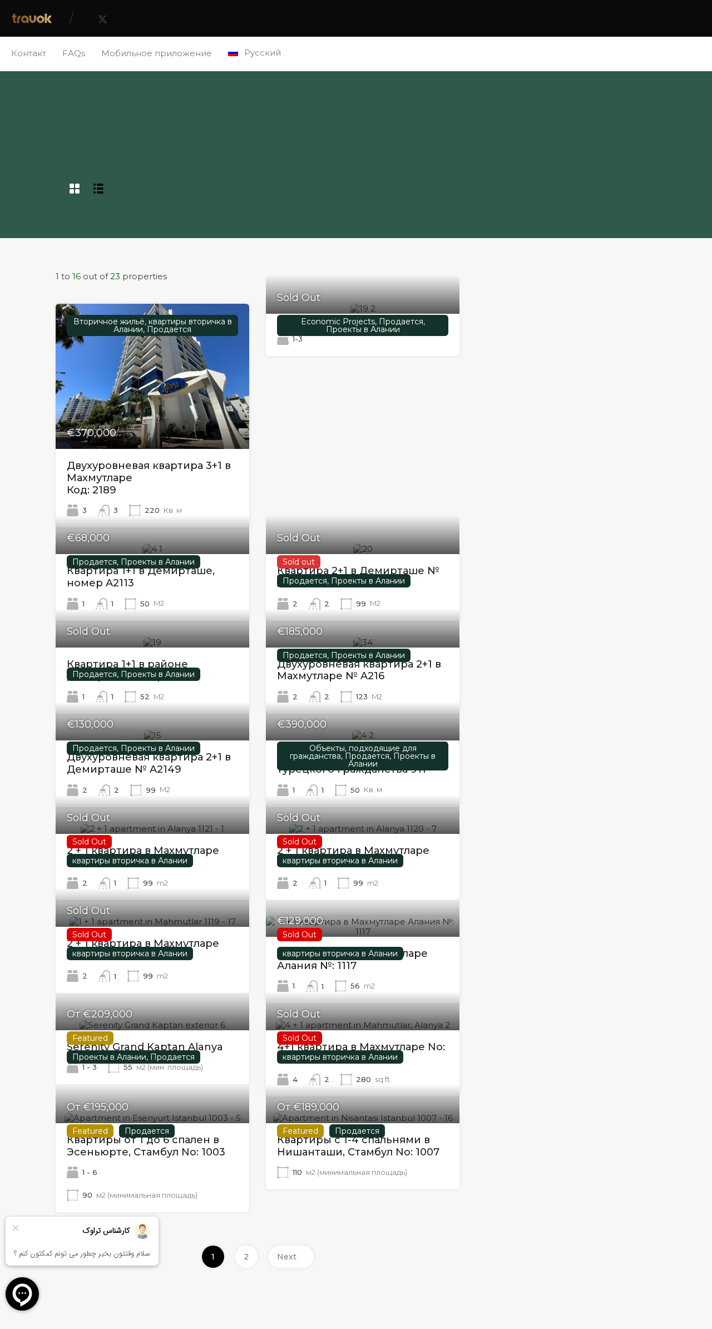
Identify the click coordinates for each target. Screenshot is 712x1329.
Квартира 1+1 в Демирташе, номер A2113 (141, 577)
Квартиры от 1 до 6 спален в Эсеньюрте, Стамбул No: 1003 (146, 1146)
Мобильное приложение (156, 53)
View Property (152, 420)
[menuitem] (254, 53)
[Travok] (32, 20)
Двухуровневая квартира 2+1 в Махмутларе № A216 (359, 670)
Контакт (28, 53)
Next (286, 1257)
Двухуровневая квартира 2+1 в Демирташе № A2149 (149, 763)
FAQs (73, 53)
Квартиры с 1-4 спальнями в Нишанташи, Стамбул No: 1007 (358, 1146)
